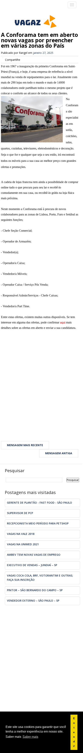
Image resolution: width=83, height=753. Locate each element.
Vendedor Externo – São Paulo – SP (33, 600)
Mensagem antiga (58, 453)
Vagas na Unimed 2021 (23, 544)
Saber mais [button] (30, 736)
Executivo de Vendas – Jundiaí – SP (32, 565)
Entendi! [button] (74, 732)
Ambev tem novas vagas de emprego (33, 554)
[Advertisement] (41, 385)
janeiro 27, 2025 (43, 53)
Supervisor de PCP (20, 513)
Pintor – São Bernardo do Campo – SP (35, 590)
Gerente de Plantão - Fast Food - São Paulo (39, 502)
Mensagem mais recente (25, 445)
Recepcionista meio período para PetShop (38, 523)
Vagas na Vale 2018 (20, 534)
